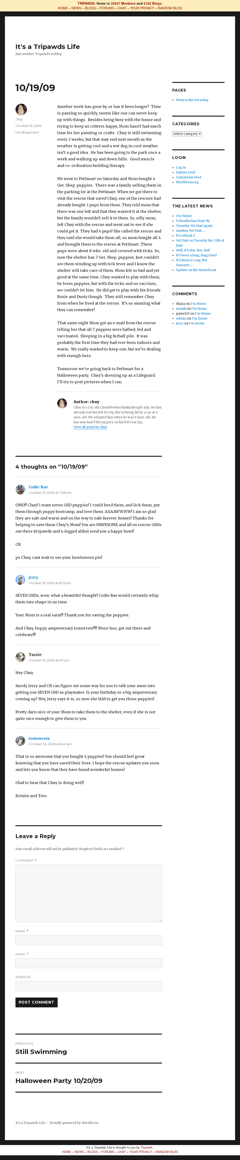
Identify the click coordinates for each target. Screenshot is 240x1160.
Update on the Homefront (196, 270)
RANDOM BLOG (170, 8)
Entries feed (185, 172)
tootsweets (39, 738)
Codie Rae (38, 487)
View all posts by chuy (90, 427)
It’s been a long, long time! (196, 255)
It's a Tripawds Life (47, 47)
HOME (63, 8)
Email (22, 954)
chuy (19, 119)
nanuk (181, 309)
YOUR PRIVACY (142, 8)
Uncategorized (27, 132)
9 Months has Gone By (193, 221)
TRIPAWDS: (87, 3)
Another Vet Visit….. (190, 231)
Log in (181, 167)
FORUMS (107, 8)
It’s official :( (185, 236)
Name (22, 931)
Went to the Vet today (192, 100)
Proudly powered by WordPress (74, 1123)
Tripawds (147, 1147)
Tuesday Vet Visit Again (194, 226)
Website (23, 977)
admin (181, 318)
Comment (26, 860)
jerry (33, 577)
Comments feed (188, 177)
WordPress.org (187, 182)
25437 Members (123, 3)
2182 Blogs (152, 3)
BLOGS (90, 8)
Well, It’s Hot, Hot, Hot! (193, 250)
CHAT (122, 8)
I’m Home (184, 216)
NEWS (76, 8)
